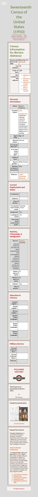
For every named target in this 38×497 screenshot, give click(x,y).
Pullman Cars (17, 476)
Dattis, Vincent (25, 90)
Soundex (22, 114)
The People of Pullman (18, 35)
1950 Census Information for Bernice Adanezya (19, 38)
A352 (20, 110)
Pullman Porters (18, 479)
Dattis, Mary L (25, 86)
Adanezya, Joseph (26, 83)
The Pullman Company (20, 474)
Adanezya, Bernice (26, 79)
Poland (22, 241)
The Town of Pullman (20, 477)
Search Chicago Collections (15, 448)
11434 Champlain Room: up (22, 176)
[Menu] (4, 3)
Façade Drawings (19, 423)
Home (20, 35)
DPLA (17, 454)
